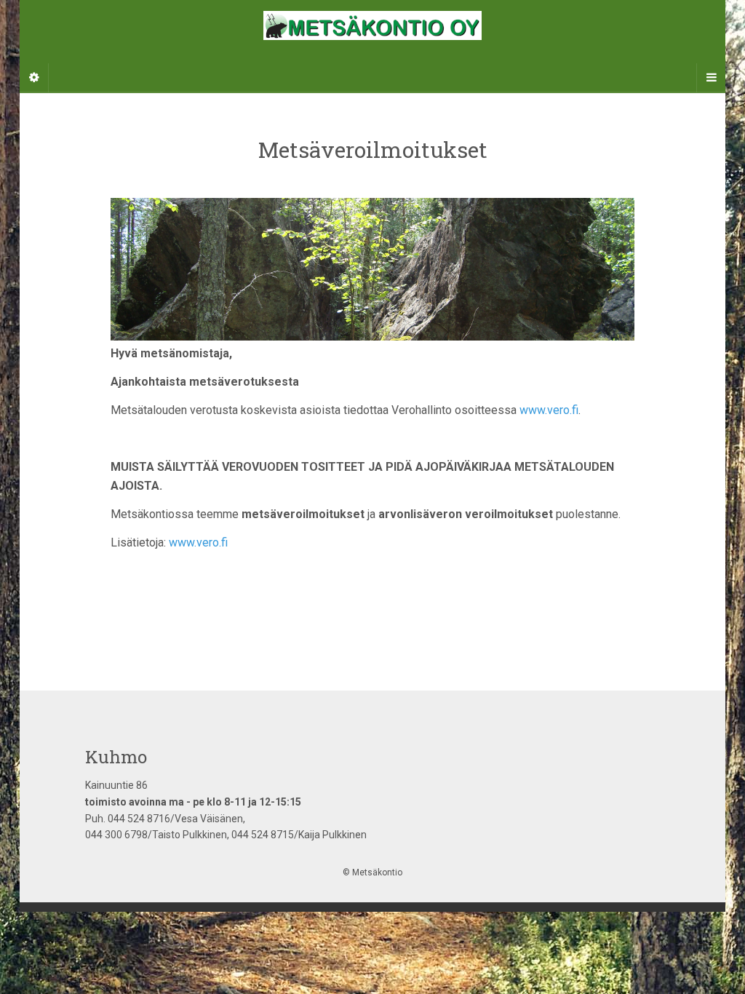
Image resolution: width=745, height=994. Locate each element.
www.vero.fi (548, 410)
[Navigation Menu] (710, 77)
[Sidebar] (34, 77)
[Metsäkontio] (372, 46)
